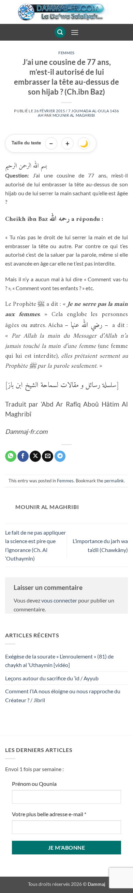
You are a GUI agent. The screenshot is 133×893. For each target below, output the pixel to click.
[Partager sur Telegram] (60, 456)
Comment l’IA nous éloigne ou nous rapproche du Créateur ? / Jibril (62, 695)
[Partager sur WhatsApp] (10, 456)
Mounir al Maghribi (74, 115)
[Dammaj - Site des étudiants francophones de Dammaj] (66, 11)
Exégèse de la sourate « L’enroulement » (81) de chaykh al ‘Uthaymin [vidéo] (59, 660)
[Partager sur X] (35, 456)
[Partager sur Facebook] (23, 456)
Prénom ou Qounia (34, 783)
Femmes (66, 53)
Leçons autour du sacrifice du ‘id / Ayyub (52, 678)
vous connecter (59, 600)
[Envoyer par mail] (47, 456)
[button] (60, 32)
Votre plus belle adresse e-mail (49, 814)
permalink (114, 480)
